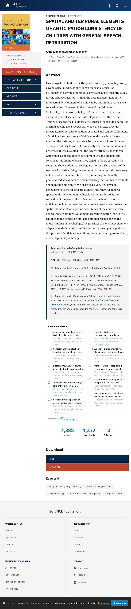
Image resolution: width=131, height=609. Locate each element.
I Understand (119, 603)
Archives (12, 96)
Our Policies (10, 567)
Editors (76, 544)
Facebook (83, 568)
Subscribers (79, 551)
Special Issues (16, 112)
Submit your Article (20, 71)
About (10, 104)
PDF (52, 458)
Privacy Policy (11, 588)
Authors (77, 530)
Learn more (103, 603)
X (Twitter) (83, 575)
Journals (9, 530)
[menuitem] (109, 5)
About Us (9, 544)
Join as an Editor (18, 80)
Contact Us (10, 551)
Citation (55, 467)
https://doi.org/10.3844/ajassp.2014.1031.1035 (78, 260)
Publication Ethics (13, 574)
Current (12, 88)
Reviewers (78, 537)
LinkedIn (82, 582)
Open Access (11, 537)
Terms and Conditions (15, 581)
